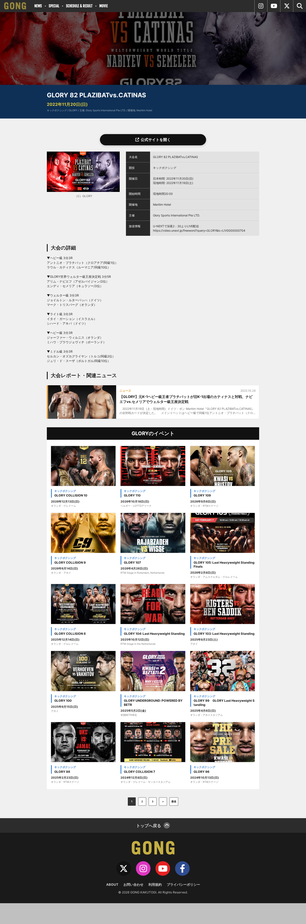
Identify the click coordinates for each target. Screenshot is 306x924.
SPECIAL (54, 6)
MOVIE (103, 6)
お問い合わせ (133, 884)
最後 (173, 801)
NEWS (38, 6)
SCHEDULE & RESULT (79, 6)
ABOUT (112, 884)
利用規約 (155, 884)
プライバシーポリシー (183, 884)
